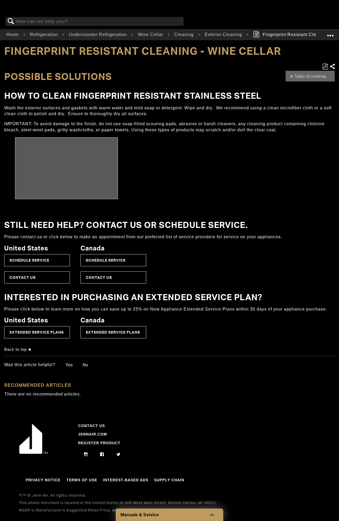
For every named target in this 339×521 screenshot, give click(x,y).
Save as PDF (325, 67)
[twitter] (118, 454)
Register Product (99, 443)
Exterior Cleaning (224, 34)
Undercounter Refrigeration (98, 34)
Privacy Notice (43, 480)
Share (332, 67)
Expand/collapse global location (330, 33)
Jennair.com (92, 434)
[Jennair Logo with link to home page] (34, 452)
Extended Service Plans (37, 332)
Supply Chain (169, 480)
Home (13, 34)
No (85, 365)
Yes (69, 365)
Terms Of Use (81, 480)
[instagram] (86, 454)
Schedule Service (29, 260)
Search (11, 21)
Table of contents (310, 76)
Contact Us (23, 277)
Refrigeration (44, 34)
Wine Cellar (151, 34)
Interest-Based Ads (125, 480)
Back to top (15, 349)
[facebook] (102, 454)
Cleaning (184, 34)
